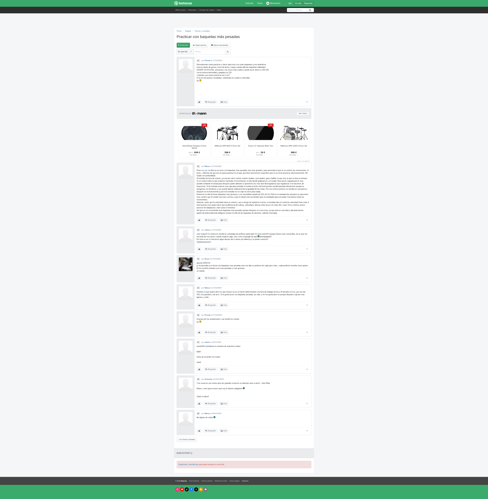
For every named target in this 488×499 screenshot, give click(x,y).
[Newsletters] (206, 489)
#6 (198, 315)
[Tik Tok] (187, 489)
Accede (298, 3)
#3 (198, 230)
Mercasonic (275, 3)
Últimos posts (180, 10)
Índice (219, 10)
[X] (196, 489)
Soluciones (192, 10)
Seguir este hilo (200, 45)
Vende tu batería (207, 481)
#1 (198, 60)
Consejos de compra (206, 10)
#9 (198, 413)
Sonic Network (194, 481)
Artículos (249, 3)
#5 (198, 288)
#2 (198, 166)
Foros (259, 3)
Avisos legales (235, 481)
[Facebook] (191, 489)
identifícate (193, 464)
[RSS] (201, 489)
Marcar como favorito (221, 45)
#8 (198, 379)
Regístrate (308, 3)
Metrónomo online (221, 481)
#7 (198, 342)
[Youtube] (182, 489)
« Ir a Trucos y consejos (187, 439)
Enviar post (184, 45)
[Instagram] (177, 489)
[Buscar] (310, 10)
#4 (198, 259)
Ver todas (302, 113)
